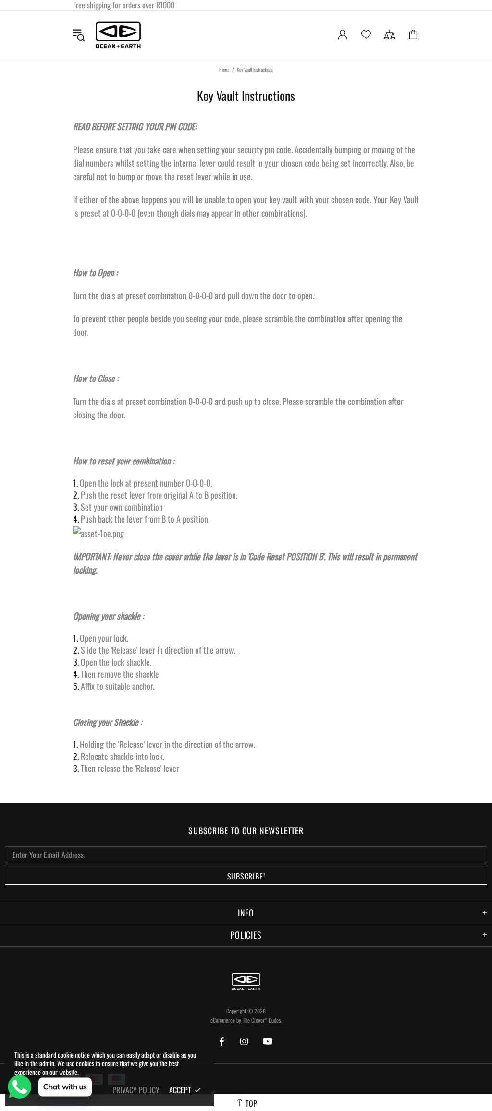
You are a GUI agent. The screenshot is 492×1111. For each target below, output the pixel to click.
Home (224, 69)
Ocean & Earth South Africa (118, 35)
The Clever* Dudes (262, 1020)
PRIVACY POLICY (136, 1090)
